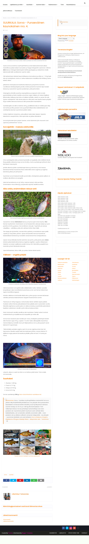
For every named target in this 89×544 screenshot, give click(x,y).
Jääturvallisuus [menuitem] (7, 10)
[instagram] (70, 528)
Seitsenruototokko (63, 262)
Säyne (73, 276)
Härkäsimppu (75, 280)
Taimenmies (24, 494)
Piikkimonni (75, 278)
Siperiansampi (76, 274)
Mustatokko (75, 270)
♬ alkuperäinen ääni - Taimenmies (38, 419)
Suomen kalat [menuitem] (40, 4)
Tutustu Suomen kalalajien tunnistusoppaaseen (27, 456)
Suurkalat (84, 533)
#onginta (45, 417)
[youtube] (74, 528)
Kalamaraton (53, 533)
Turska (74, 266)
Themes (10, 533)
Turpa (59, 274)
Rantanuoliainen (62, 278)
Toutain (74, 272)
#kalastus (39, 417)
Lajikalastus (62, 533)
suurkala (11, 474)
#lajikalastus (9, 419)
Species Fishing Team (73, 533)
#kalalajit (22, 419)
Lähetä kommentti (8, 521)
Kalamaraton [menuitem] (53, 4)
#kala (26, 419)
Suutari (60, 276)
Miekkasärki (61, 264)
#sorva (34, 417)
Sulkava (60, 280)
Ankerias (60, 268)
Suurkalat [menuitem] (29, 4)
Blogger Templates (27, 533)
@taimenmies (10, 400)
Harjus (74, 268)
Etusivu (5, 18)
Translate (71, 41)
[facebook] (63, 528)
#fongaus (16, 419)
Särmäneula (75, 262)
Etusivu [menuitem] (5, 4)
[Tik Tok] (78, 528)
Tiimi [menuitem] (62, 4)
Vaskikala (74, 264)
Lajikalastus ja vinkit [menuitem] (16, 4)
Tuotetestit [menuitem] (18, 10)
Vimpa (59, 272)
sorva (8, 18)
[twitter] (67, 528)
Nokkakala (60, 266)
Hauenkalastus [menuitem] (70, 4)
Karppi (59, 270)
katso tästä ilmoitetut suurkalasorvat (30, 394)
